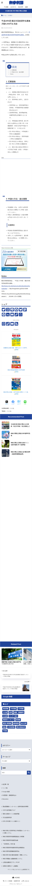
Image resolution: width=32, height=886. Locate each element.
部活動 (18, 719)
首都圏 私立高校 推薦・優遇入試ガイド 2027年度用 (16, 347)
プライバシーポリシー (15, 884)
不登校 (5, 730)
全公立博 (23, 723)
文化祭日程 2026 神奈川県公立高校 (16, 11)
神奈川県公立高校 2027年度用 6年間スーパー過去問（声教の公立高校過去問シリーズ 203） (16, 392)
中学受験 (13, 708)
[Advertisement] (16, 175)
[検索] (29, 773)
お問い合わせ (25, 881)
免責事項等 (17, 881)
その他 (12, 408)
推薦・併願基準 (19, 712)
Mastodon (5, 799)
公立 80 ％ (13, 7)
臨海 (26, 7)
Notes (11, 74)
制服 (4, 727)
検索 (7, 7)
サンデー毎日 (13, 716)
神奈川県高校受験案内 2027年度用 (16, 370)
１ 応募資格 (13, 70)
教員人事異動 (7, 723)
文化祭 (5, 716)
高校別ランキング (8, 719)
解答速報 (16, 723)
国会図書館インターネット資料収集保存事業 (15, 806)
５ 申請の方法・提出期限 (17, 72)
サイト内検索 (8, 881)
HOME (17, 878)
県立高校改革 (21, 727)
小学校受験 (11, 727)
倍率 (10, 712)
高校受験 (5, 708)
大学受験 (21, 708)
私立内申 (20, 7)
